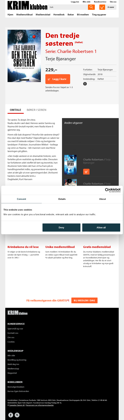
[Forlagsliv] (17, 416)
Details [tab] (62, 199)
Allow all (101, 227)
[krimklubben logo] (18, 313)
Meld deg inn (13, 364)
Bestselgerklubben (16, 386)
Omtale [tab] (15, 110)
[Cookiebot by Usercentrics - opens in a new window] (107, 190)
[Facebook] (10, 416)
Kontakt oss (13, 333)
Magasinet (12, 373)
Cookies (11, 341)
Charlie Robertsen (75, 51)
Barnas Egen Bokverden (18, 391)
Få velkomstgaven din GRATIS (46, 300)
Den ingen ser (92, 180)
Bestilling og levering (17, 359)
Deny (61, 227)
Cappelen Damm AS (17, 405)
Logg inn (75, 1)
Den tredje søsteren (75, 128)
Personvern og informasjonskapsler (40, 405)
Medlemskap (13, 368)
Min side (86, 1)
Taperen (88, 156)
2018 (100, 74)
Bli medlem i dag (84, 300)
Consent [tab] (21, 199)
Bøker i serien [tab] (36, 110)
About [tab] (102, 199)
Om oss (113, 1)
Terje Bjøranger (60, 58)
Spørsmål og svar (15, 328)
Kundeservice (100, 1)
